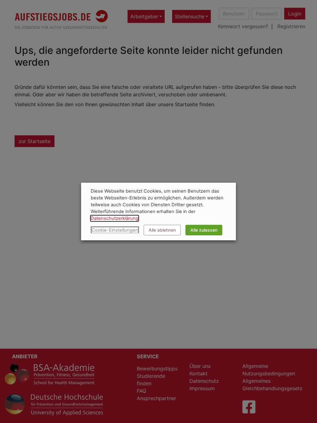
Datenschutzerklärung (114, 218)
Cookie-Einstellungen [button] (115, 230)
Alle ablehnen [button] (162, 230)
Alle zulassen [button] (203, 230)
